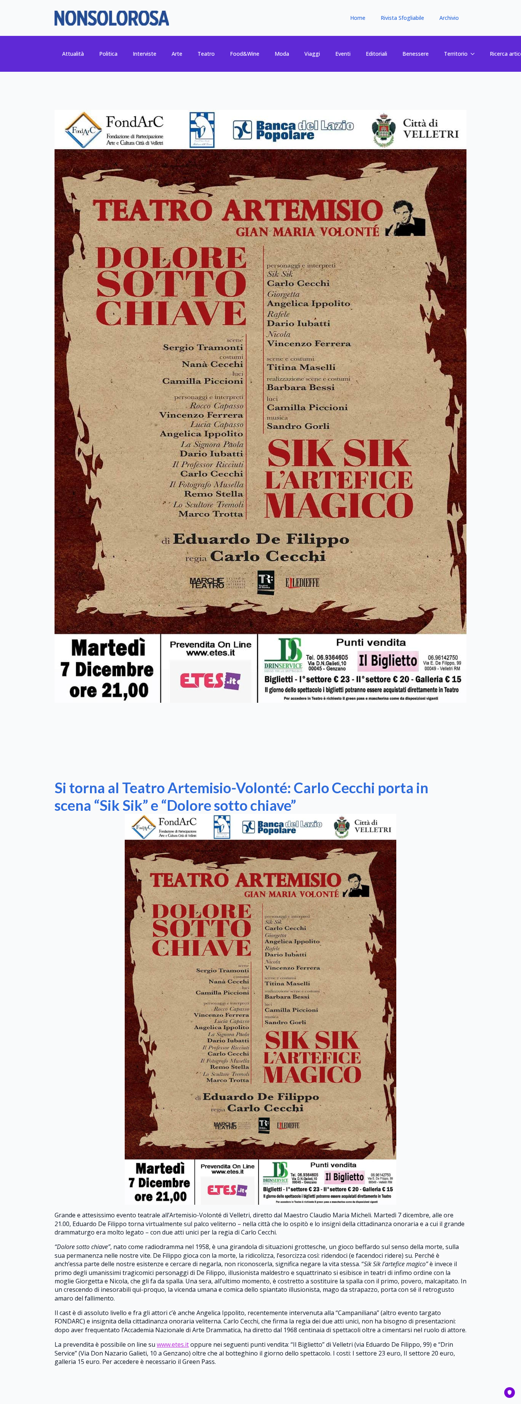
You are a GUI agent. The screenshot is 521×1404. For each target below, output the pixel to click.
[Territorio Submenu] (475, 54)
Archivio (449, 17)
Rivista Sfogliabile (402, 17)
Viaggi (312, 53)
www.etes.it (173, 1344)
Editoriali (376, 53)
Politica (108, 53)
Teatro (206, 53)
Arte (177, 53)
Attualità (73, 53)
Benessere (415, 53)
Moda (282, 53)
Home (357, 17)
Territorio (456, 53)
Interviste (144, 53)
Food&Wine (244, 53)
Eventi (343, 53)
